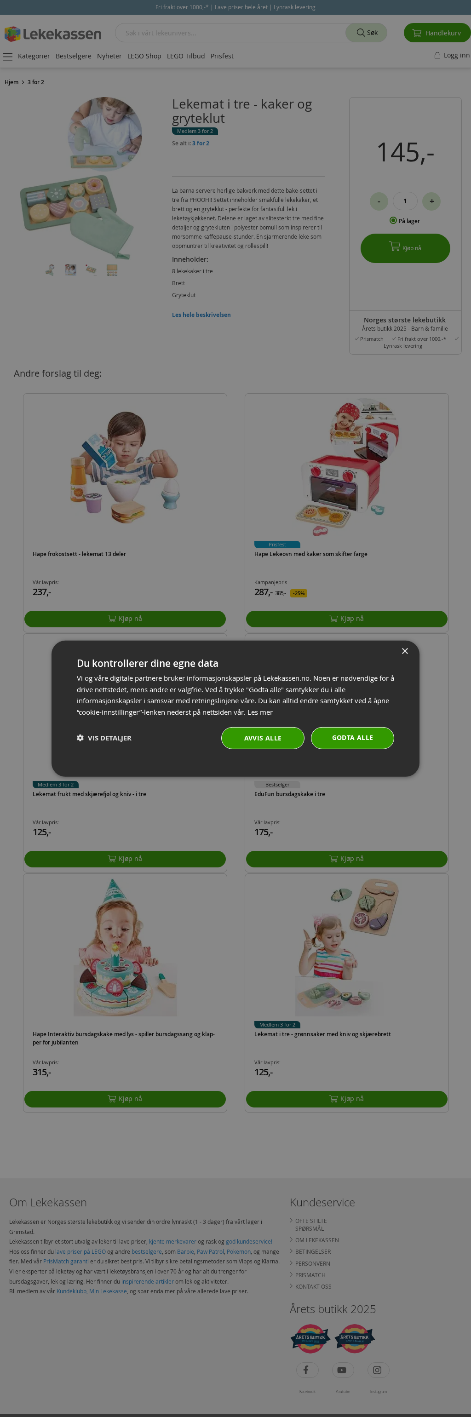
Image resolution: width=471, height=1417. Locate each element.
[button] (104, 738)
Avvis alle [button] (263, 738)
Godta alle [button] (352, 737)
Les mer (260, 712)
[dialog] (235, 708)
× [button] (404, 651)
